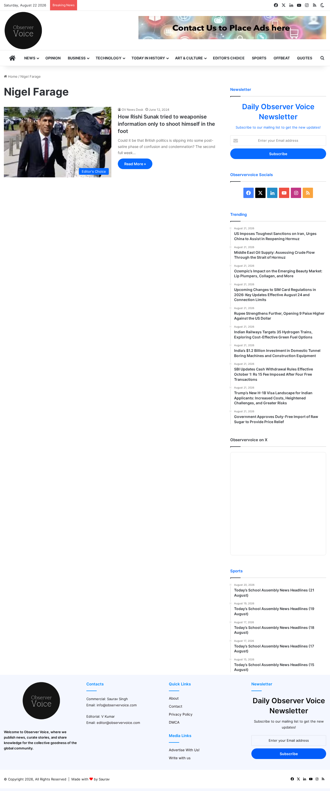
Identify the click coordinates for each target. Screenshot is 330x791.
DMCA (174, 722)
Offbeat (282, 58)
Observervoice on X (248, 439)
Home (12, 76)
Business (77, 58)
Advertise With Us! (184, 750)
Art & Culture (189, 58)
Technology (108, 58)
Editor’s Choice (229, 58)
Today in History (148, 58)
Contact (175, 706)
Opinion (53, 58)
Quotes (304, 58)
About (174, 698)
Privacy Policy (181, 714)
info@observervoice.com (117, 705)
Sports (259, 58)
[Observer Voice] (23, 30)
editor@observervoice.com (118, 723)
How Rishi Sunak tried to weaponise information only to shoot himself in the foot (166, 124)
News (29, 58)
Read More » (135, 164)
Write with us (180, 758)
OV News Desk (132, 110)
